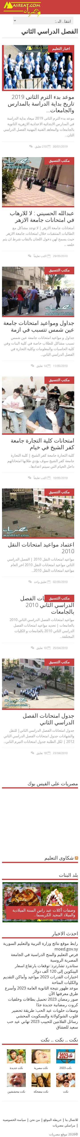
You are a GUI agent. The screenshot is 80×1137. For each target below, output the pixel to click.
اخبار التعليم (61, 48)
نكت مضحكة (41, 1091)
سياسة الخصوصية (14, 1120)
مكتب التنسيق (59, 160)
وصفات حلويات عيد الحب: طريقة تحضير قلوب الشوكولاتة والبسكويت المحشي (45, 1013)
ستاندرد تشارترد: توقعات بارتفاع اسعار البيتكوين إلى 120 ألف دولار (46, 968)
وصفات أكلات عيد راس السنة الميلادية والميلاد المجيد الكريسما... (43, 912)
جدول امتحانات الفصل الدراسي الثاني (48, 719)
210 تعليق (41, 146)
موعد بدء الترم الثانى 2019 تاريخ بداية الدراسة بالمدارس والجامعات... (41, 103)
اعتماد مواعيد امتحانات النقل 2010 (41, 547)
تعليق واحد (40, 582)
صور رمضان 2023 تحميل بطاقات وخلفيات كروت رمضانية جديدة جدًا (43, 1001)
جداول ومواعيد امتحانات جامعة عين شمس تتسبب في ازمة (38, 326)
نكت (65, 1091)
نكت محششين (16, 1091)
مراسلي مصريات (64, 1125)
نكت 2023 (66, 1068)
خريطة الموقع (52, 1120)
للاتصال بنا (71, 1120)
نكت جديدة (16, 1068)
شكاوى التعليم (59, 857)
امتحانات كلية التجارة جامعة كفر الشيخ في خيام (42, 444)
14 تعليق (41, 366)
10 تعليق (41, 648)
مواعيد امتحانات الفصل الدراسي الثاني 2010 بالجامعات (47, 604)
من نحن (34, 1120)
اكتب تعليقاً (40, 256)
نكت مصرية (41, 1068)
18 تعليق (41, 753)
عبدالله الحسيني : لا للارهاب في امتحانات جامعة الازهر (42, 216)
